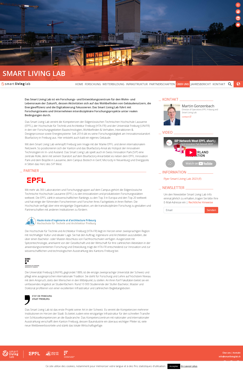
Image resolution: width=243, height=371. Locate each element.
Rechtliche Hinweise (200, 202)
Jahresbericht (201, 84)
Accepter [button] (173, 366)
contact (185, 116)
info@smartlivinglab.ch (230, 356)
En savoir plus (189, 366)
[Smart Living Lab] (15, 84)
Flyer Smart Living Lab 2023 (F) (182, 179)
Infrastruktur (137, 84)
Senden (211, 210)
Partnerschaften (162, 84)
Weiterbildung (113, 84)
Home (79, 84)
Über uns (183, 84)
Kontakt (219, 84)
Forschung (93, 84)
